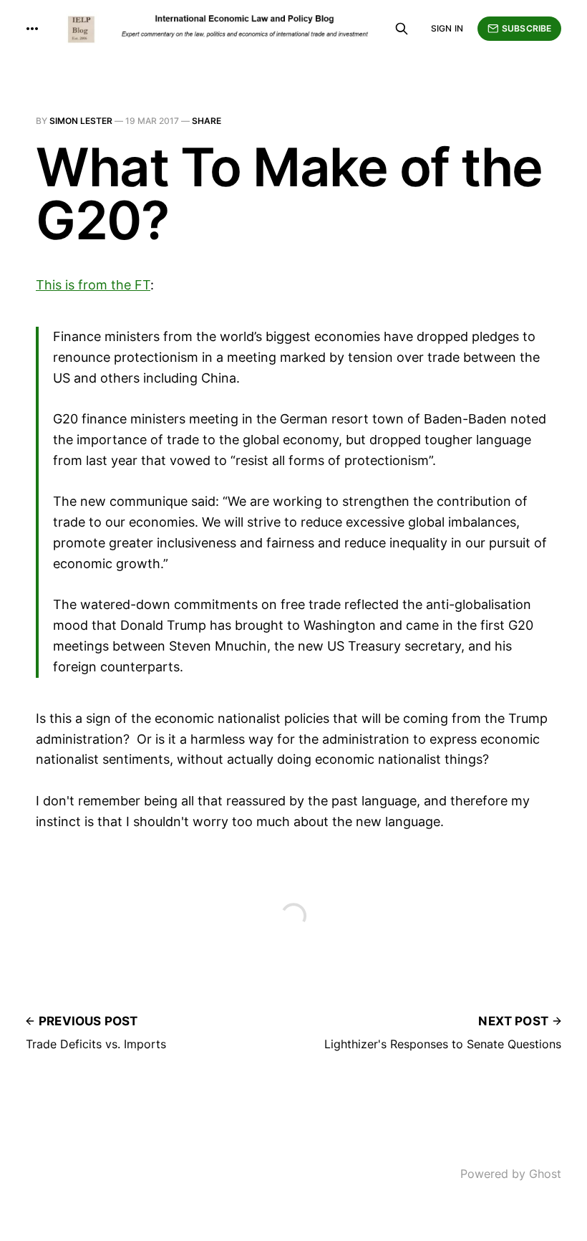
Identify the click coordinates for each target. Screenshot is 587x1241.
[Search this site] (401, 28)
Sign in (447, 28)
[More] (32, 28)
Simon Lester (80, 120)
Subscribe (526, 28)
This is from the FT (93, 284)
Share (206, 120)
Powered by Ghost (510, 1173)
